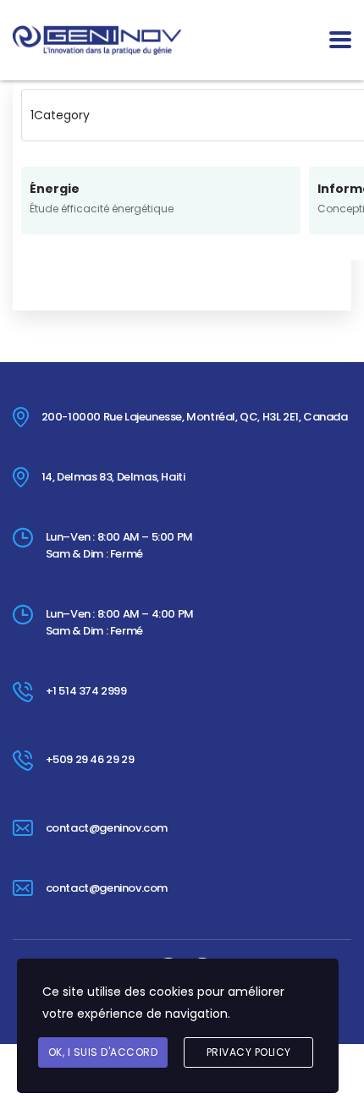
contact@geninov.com (107, 828)
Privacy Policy (249, 1052)
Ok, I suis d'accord (103, 1052)
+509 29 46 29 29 (90, 759)
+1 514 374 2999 (86, 691)
